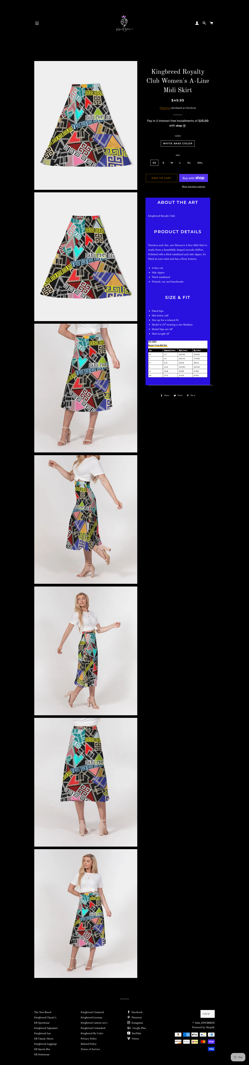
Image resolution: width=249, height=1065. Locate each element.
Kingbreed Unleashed (93, 1028)
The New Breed (42, 1012)
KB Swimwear (42, 1054)
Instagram (137, 1022)
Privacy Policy (89, 1038)
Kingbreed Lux (42, 1033)
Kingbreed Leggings (45, 1044)
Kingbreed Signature (46, 1028)
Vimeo (135, 1038)
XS (154, 162)
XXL (200, 162)
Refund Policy (89, 1044)
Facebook (136, 1012)
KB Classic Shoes (43, 1038)
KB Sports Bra (42, 1049)
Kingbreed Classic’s (45, 1017)
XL (189, 162)
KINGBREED (208, 1022)
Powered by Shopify (203, 1027)
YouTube (136, 1033)
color (178, 135)
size (178, 155)
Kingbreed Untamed (92, 1012)
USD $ (206, 1013)
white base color (177, 143)
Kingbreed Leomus (91, 1017)
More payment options (193, 186)
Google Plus (139, 1028)
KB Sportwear (42, 1022)
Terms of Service (90, 1049)
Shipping (164, 107)
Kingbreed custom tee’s (94, 1022)
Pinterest (136, 1017)
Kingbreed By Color (92, 1033)
